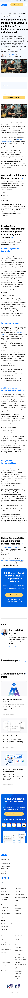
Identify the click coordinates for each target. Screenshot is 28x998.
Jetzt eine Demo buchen (14, 814)
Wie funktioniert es (5, 892)
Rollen (3, 920)
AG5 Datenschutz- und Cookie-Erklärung (20, 958)
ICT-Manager (4, 929)
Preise (2, 905)
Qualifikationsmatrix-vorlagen (6, 945)
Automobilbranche (19, 905)
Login (6, 0)
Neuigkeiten (18, 947)
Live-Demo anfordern (17, 4)
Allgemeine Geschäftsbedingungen (20, 963)
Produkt (3, 888)
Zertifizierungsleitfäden (6, 949)
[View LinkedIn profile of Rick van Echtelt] (2, 634)
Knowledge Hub (5, 965)
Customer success (5, 962)
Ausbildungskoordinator (7, 923)
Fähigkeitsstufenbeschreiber (7, 955)
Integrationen (4, 907)
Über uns (17, 939)
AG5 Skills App (4, 902)
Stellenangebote (19, 950)
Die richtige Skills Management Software (12, 547)
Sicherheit (18, 954)
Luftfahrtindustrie (19, 892)
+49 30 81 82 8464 (19, 0)
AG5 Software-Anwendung (4, 898)
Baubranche (18, 913)
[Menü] (26, 4)
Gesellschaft (18, 936)
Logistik (17, 903)
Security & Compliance (18, 977)
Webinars (3, 952)
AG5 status (4, 970)
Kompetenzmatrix (5, 894)
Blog (2, 13)
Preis (2, 917)
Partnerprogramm (5, 913)
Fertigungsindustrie (20, 894)
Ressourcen (4, 936)
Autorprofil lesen (13, 647)
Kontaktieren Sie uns (20, 942)
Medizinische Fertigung (18, 909)
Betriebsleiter (4, 926)
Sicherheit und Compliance (18, 972)
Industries (18, 888)
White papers (4, 942)
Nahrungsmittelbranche (21, 897)
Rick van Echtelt (12, 54)
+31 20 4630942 (5, 863)
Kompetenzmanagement (12, 13)
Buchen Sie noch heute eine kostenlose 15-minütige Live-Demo (13, 560)
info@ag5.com (11, 0)
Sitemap (17, 945)
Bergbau (17, 900)
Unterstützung (5, 959)
